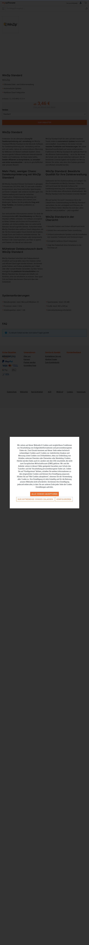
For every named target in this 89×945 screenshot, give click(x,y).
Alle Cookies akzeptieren (44, 494)
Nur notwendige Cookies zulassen (35, 499)
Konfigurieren (64, 499)
